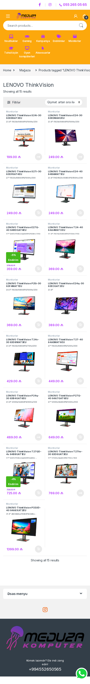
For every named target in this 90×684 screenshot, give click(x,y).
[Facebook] (40, 5)
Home (7, 70)
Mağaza (24, 70)
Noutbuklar (11, 41)
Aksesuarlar (43, 52)
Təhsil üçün (11, 52)
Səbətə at (37, 212)
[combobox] (39, 25)
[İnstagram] (51, 5)
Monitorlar (74, 41)
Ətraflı (38, 156)
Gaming (27, 41)
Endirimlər (59, 41)
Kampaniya (43, 41)
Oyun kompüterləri (27, 54)
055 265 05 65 (75, 5)
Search (81, 25)
